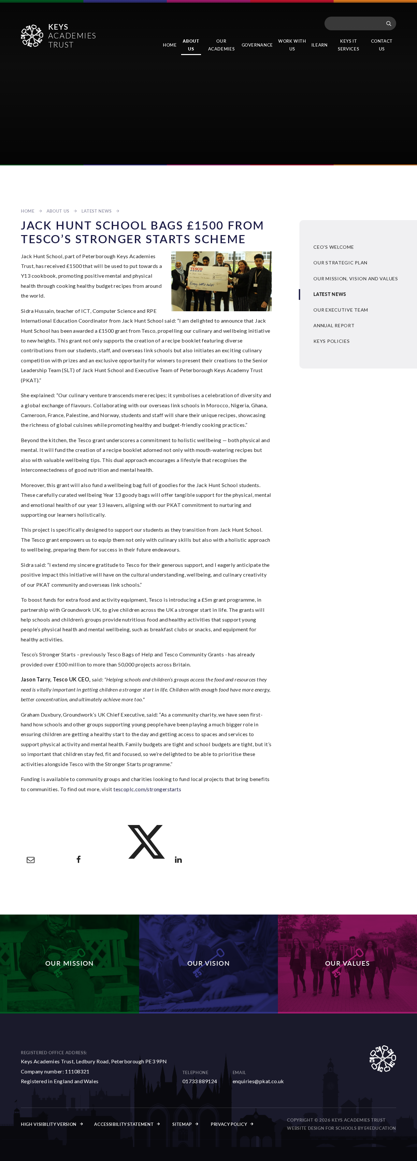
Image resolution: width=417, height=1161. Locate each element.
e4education (380, 1128)
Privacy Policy (229, 1124)
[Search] (388, 23)
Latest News (96, 211)
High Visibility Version (49, 1124)
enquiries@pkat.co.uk (258, 1081)
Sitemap (182, 1124)
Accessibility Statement (123, 1124)
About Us (58, 211)
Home (28, 211)
